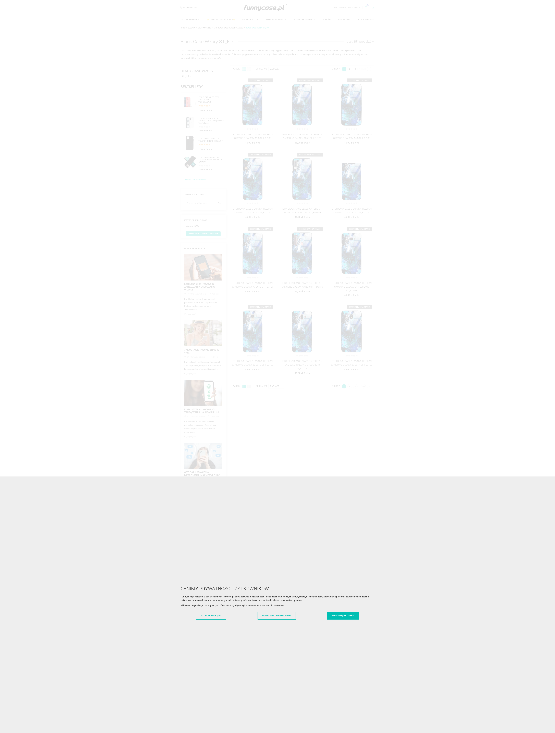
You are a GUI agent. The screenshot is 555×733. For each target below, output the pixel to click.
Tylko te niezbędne (211, 615)
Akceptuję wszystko (343, 615)
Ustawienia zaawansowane (276, 615)
